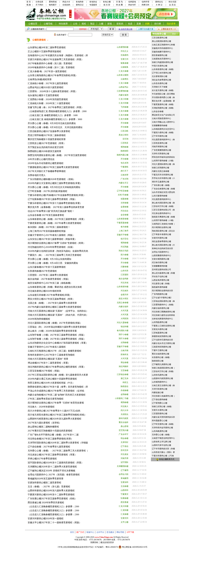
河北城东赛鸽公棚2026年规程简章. (45, 291)
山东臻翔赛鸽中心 (159, 382)
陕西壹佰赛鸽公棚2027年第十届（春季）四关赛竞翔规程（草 (58, 387)
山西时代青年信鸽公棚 (161, 445)
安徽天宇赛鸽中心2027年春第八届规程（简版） (51, 235)
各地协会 (93, 2)
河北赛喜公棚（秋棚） (161, 283)
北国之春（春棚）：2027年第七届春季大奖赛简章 (52, 303)
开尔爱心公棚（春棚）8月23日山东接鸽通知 (49, 259)
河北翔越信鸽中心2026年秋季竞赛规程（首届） (51, 247)
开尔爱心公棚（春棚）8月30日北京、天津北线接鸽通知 (55, 127)
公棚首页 (32, 24)
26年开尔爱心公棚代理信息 (41, 159)
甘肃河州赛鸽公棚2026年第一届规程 (45, 518)
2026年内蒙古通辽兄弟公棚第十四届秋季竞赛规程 (52, 379)
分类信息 (39, 2)
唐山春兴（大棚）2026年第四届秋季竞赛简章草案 (52, 331)
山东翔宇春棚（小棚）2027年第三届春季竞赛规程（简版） (57, 335)
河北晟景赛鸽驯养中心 (161, 199)
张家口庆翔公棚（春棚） (162, 406)
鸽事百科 (145, 5)
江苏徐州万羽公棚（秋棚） (163, 371)
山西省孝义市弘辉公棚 (161, 442)
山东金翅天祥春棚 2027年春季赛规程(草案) (49, 295)
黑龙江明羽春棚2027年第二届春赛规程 (47, 135)
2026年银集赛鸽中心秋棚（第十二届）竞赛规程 (51, 67)
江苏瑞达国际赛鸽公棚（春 (163, 301)
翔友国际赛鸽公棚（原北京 (163, 231)
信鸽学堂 (145, 2)
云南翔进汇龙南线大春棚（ (163, 224)
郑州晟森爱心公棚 (159, 420)
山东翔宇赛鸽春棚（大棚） (163, 161)
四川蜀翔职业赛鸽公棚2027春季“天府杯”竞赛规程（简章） (56, 243)
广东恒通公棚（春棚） (161, 185)
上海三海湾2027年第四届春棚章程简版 (47, 231)
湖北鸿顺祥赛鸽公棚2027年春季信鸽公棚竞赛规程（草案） (57, 367)
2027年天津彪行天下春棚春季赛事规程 (47, 171)
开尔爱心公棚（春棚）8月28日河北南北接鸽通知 (52, 123)
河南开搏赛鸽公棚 (159, 146)
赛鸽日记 (80, 5)
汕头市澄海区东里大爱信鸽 (163, 192)
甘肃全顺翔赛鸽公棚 (160, 259)
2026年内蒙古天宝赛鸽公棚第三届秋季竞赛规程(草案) (54, 183)
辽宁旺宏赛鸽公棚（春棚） (163, 424)
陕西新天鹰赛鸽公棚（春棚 (163, 217)
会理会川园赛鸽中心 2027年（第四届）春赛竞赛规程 (54, 474)
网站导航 (120, 532)
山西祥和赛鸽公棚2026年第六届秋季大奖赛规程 (51, 490)
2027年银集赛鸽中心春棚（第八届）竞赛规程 (50, 63)
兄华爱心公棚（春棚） (161, 435)
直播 (138, 24)
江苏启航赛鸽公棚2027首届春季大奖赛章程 (49, 131)
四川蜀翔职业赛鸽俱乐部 (162, 290)
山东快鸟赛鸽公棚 (159, 375)
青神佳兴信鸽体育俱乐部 (162, 248)
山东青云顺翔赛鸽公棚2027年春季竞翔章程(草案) (52, 75)
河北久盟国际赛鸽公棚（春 (163, 164)
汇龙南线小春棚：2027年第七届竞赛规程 (48, 83)
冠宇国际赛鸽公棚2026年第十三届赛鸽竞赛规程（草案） (56, 462)
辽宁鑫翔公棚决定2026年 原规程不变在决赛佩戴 (51, 470)
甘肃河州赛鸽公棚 (159, 238)
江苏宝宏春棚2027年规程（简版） (44, 371)
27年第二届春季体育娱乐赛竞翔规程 (45, 399)
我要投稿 (94, 542)
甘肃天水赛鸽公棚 (159, 410)
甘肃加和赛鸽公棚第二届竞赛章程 (44, 482)
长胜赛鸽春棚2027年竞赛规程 (42, 271)
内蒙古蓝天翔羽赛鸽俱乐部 (163, 417)
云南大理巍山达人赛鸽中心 (163, 122)
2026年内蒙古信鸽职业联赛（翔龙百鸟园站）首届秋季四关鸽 (58, 251)
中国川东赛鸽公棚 (159, 66)
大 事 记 (159, 5)
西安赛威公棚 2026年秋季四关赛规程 (46, 502)
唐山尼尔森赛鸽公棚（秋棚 (163, 273)
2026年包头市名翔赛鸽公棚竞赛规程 (45, 163)
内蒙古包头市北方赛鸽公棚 (163, 343)
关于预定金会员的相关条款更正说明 (45, 147)
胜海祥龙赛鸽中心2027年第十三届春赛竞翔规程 (51, 355)
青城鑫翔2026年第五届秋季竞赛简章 (45, 478)
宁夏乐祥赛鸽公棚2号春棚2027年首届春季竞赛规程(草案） (56, 195)
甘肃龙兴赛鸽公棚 (159, 329)
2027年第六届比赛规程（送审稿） (44, 423)
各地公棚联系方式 (166, 459)
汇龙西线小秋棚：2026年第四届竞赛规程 (48, 99)
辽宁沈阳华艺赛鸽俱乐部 (162, 340)
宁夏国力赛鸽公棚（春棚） (163, 132)
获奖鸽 (120, 24)
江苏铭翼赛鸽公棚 (159, 333)
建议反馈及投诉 (107, 542)
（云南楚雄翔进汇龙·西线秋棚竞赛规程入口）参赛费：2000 (57, 111)
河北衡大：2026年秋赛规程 (41, 407)
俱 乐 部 (106, 5)
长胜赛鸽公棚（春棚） (161, 357)
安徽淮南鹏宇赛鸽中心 (161, 52)
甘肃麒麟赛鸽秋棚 (159, 266)
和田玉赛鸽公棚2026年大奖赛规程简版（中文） (51, 383)
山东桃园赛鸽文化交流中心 (163, 129)
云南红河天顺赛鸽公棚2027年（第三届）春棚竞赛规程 (54, 351)
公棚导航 (48, 24)
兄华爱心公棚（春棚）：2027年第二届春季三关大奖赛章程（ (58, 450)
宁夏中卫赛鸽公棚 (159, 350)
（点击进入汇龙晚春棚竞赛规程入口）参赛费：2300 (53, 506)
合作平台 (100, 532)
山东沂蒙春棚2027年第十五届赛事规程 (47, 267)
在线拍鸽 (66, 5)
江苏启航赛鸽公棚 (159, 38)
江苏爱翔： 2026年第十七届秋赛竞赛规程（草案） (52, 91)
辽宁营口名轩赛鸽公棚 (161, 73)
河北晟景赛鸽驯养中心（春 (163, 139)
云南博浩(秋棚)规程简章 (40, 79)
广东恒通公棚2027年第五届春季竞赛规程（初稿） (52, 498)
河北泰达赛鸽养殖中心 (161, 213)
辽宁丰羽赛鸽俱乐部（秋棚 (163, 449)
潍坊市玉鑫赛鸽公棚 (160, 182)
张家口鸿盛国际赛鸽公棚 (162, 62)
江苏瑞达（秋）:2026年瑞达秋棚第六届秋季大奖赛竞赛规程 (57, 327)
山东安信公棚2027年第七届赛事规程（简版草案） (52, 239)
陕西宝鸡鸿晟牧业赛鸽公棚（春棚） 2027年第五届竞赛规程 (57, 155)
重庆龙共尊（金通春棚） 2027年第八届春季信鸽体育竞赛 (56, 207)
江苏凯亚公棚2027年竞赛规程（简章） (47, 143)
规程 (84, 24)
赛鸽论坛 (159, 2)
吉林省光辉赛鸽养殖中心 (162, 319)
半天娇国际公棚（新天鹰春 (163, 94)
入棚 (101, 24)
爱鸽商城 (53, 2)
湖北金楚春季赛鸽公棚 (161, 241)
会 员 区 (172, 5)
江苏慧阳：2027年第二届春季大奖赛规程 (48, 275)
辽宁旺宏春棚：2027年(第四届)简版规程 (47, 191)
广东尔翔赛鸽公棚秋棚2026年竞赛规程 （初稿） (51, 179)
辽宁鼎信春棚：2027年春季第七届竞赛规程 (49, 446)
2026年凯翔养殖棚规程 (39, 319)
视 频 (28, 5)
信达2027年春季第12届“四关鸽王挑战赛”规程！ (51, 211)
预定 (92, 24)
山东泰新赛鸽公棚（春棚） (163, 69)
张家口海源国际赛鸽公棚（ (163, 368)
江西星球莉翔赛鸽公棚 (161, 347)
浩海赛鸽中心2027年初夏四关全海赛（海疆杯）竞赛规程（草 (58, 55)
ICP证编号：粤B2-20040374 (106, 547)
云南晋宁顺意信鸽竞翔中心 (163, 438)
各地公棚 (107, 2)
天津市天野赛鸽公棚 (160, 153)
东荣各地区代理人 (37, 175)
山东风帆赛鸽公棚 (159, 431)
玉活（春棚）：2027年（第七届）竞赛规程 (49, 486)
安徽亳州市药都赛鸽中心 (162, 48)
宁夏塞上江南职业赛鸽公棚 (163, 326)
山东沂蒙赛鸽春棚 (159, 196)
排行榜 (157, 24)
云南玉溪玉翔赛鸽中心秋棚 (163, 45)
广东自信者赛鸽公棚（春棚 (163, 189)
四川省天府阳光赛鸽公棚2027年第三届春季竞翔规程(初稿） (57, 415)
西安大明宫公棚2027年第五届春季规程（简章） (51, 299)
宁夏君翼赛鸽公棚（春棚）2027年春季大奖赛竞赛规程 (54, 223)
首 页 (28, 2)
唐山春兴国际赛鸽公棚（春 (163, 203)
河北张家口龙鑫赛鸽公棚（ (163, 396)
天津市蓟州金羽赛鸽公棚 (162, 427)
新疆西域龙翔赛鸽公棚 (161, 336)
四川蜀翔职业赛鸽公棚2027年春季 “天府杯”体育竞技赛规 (56, 403)
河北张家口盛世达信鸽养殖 (163, 315)
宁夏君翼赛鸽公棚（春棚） (163, 104)
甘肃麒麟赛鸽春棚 (159, 125)
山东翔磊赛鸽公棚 (159, 322)
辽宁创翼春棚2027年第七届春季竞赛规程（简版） (52, 199)
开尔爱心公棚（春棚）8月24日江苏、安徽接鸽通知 (53, 263)
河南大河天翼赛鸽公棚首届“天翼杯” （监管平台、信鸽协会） (58, 311)
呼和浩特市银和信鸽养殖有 (163, 157)
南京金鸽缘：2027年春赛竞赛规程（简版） (49, 279)
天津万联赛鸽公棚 (159, 389)
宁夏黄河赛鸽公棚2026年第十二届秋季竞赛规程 (51, 494)
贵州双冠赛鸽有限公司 (161, 269)
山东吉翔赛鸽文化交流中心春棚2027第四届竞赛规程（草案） (58, 343)
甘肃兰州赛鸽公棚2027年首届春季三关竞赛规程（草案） (56, 59)
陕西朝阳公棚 (157, 361)
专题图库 (93, 5)
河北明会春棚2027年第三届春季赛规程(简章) (50, 438)
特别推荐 (63, 24)
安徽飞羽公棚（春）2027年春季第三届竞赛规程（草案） (56, 107)
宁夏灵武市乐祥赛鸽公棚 (162, 175)
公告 (75, 24)
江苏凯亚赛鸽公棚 (159, 143)
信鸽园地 (132, 2)
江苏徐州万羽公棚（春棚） (163, 206)
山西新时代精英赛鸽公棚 (162, 378)
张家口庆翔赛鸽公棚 (160, 168)
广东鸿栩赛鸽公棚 (159, 294)
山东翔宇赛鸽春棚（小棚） (163, 220)
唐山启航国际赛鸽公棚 (161, 41)
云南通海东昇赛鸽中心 (161, 59)
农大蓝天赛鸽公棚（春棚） (163, 90)
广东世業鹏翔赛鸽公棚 (161, 150)
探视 (109, 24)
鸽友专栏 (132, 5)
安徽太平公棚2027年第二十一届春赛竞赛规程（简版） (54, 522)
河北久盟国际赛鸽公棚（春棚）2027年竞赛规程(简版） (55, 323)
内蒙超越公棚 (157, 392)
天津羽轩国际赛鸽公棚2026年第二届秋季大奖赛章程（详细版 (58, 442)
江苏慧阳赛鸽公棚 (159, 413)
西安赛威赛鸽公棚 (159, 55)
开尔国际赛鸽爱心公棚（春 (163, 97)
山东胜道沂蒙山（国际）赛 (163, 452)
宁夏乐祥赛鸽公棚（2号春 (163, 456)
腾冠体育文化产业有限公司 (163, 115)
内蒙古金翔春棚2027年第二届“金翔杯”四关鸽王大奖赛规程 (56, 395)
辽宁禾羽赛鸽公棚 (159, 136)
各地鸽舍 (80, 2)
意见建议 (110, 532)
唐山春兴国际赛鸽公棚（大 (163, 245)
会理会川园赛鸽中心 (160, 252)
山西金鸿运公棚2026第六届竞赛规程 (45, 87)
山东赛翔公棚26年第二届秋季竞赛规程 (47, 47)
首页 (72, 532)
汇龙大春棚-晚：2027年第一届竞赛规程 (47, 71)
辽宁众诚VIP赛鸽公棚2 (161, 298)
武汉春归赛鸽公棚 (159, 262)
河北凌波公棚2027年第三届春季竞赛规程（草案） (52, 454)
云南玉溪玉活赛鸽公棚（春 (163, 385)
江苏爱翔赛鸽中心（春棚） (163, 305)
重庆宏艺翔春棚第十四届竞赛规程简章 (47, 139)
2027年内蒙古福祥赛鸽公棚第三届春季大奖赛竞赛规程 (54, 307)
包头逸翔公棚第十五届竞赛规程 (43, 95)
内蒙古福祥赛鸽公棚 (160, 308)
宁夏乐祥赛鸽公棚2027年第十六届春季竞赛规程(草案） (55, 203)
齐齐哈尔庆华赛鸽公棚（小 (163, 178)
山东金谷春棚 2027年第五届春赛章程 (46, 215)
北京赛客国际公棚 (159, 76)
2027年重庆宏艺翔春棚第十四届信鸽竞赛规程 (50, 431)
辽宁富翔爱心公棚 (159, 403)
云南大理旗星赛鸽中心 (161, 118)
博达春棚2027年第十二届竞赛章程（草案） (49, 363)
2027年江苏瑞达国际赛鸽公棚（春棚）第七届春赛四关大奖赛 (58, 375)
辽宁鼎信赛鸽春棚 (159, 399)
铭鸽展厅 (53, 5)
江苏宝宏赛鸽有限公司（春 (163, 210)
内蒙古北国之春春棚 (160, 171)
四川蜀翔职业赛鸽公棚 (161, 227)
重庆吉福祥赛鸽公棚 (160, 354)
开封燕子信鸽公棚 (159, 276)
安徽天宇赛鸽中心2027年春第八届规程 (47, 347)
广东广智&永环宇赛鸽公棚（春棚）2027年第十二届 (53, 435)
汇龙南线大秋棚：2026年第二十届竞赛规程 (49, 103)
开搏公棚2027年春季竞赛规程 (42, 458)
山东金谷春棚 (157, 111)
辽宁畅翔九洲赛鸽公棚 (161, 364)
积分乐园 (172, 2)
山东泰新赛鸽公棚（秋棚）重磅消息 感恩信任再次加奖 (55, 287)
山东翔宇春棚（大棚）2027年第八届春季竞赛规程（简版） (57, 339)
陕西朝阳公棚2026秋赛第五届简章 (44, 151)
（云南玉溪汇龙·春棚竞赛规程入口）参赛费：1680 (53, 115)
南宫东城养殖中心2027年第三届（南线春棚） (50, 283)
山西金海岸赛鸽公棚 (160, 280)
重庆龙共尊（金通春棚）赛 (163, 101)
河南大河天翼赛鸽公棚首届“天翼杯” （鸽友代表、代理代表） (58, 315)
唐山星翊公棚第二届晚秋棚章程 (43, 427)
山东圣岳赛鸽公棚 (159, 83)
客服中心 (90, 532)
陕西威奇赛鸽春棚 (159, 287)
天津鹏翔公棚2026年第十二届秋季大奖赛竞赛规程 (52, 466)
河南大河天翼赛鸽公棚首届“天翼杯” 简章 (48, 359)
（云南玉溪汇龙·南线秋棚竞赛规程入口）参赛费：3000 (55, 119)
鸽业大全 (66, 2)
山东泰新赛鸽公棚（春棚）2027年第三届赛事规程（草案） (57, 219)
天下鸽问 (39, 5)
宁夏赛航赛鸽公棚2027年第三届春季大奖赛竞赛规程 (53, 167)
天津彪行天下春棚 (159, 87)
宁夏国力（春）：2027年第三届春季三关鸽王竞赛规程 (54, 255)
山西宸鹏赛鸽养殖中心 (161, 255)
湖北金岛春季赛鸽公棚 (161, 80)
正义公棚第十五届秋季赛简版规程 (44, 51)
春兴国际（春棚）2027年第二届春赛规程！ (49, 227)
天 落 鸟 (119, 2)
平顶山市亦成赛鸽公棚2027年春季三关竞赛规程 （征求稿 (56, 391)
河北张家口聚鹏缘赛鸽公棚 (163, 312)
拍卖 (130, 24)
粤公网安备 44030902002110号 (134, 547)
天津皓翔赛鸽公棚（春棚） (163, 108)
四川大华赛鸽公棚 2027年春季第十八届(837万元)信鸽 (54, 411)
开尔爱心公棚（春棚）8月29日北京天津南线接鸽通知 (54, 187)
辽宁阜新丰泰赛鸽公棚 (161, 234)
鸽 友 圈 (119, 5)
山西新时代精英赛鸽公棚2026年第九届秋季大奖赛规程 (54, 419)
